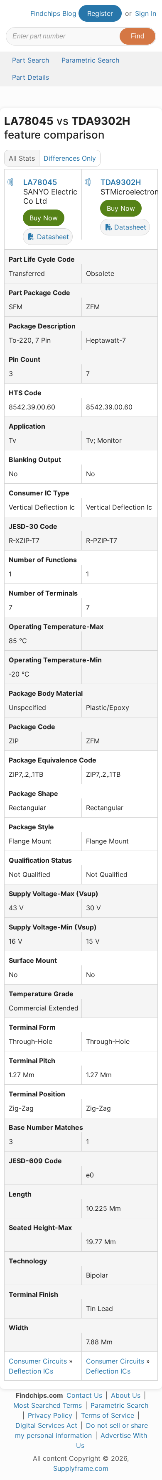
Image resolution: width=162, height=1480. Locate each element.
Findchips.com (13, 14)
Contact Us (84, 1395)
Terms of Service (107, 1415)
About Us (125, 1395)
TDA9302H (121, 182)
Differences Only (70, 158)
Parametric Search (119, 1405)
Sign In (145, 13)
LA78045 (40, 182)
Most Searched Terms (47, 1405)
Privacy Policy (50, 1415)
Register (100, 13)
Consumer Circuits (38, 1361)
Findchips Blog (53, 13)
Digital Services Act (46, 1425)
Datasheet (52, 236)
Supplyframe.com (80, 1468)
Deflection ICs (31, 1371)
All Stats (22, 158)
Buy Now (43, 218)
